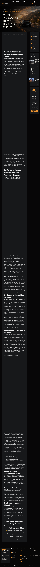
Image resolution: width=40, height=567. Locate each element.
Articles (11, 4)
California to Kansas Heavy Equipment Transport (12, 9)
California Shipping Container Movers (37, 79)
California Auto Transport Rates (37, 61)
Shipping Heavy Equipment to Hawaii (13, 534)
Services (17, 1)
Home (13, 1)
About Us (24, 1)
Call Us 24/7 (35, 550)
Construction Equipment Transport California (33, 70)
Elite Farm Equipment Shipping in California (14, 539)
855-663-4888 (35, 3)
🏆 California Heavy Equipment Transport (14, 530)
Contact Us (17, 4)
